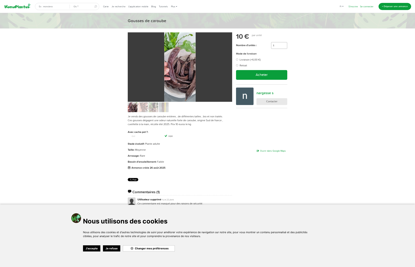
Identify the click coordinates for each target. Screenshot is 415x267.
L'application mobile (138, 6)
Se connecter (367, 6)
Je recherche (118, 6)
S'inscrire (353, 6)
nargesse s (264, 92)
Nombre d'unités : (246, 45)
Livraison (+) (250, 59)
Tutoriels (163, 6)
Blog (153, 6)
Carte (106, 6)
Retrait (243, 65)
